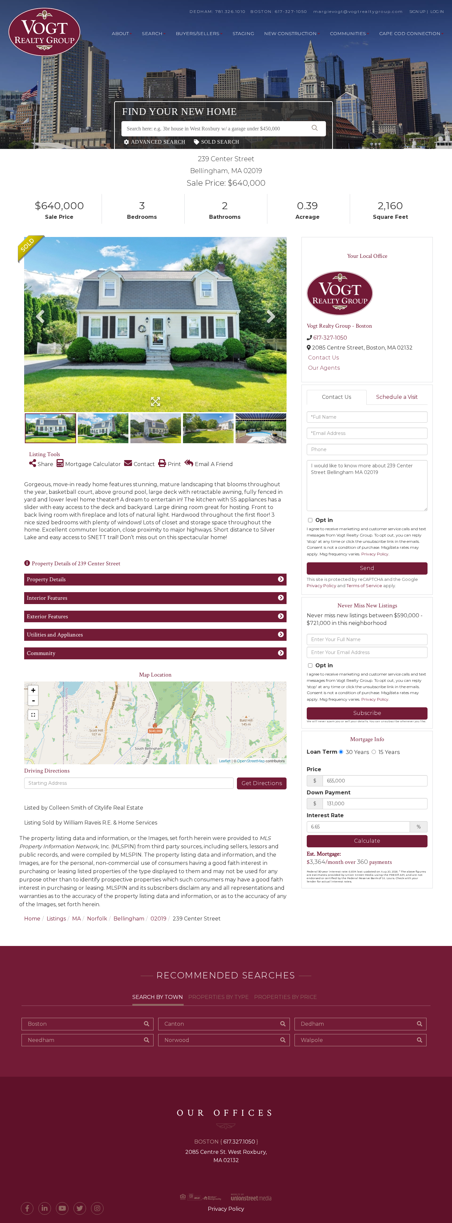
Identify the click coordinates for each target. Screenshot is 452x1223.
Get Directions (262, 783)
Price (314, 769)
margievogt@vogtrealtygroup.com (358, 11)
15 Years (388, 752)
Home (32, 919)
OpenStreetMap (251, 761)
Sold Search (220, 142)
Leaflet (225, 761)
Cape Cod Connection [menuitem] (409, 33)
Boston (37, 1024)
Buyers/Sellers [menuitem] (197, 33)
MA (76, 919)
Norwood (176, 1040)
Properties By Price (285, 997)
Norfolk (97, 919)
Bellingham (128, 919)
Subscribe (367, 713)
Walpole (312, 1040)
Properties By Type (218, 997)
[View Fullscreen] (33, 715)
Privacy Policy (374, 553)
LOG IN (437, 11)
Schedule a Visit (397, 397)
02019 (158, 919)
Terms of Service (364, 585)
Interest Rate (325, 815)
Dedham (312, 1024)
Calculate (367, 841)
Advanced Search (158, 142)
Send (367, 568)
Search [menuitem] (152, 33)
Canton (174, 1024)
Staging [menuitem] (243, 33)
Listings (56, 919)
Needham (41, 1040)
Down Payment (328, 792)
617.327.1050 (239, 1142)
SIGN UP (417, 11)
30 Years (356, 752)
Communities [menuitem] (348, 33)
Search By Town (157, 997)
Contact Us (323, 357)
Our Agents (324, 368)
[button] (314, 129)
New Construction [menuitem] (290, 33)
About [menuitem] (120, 33)
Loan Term (322, 752)
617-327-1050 (291, 11)
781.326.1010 (230, 11)
